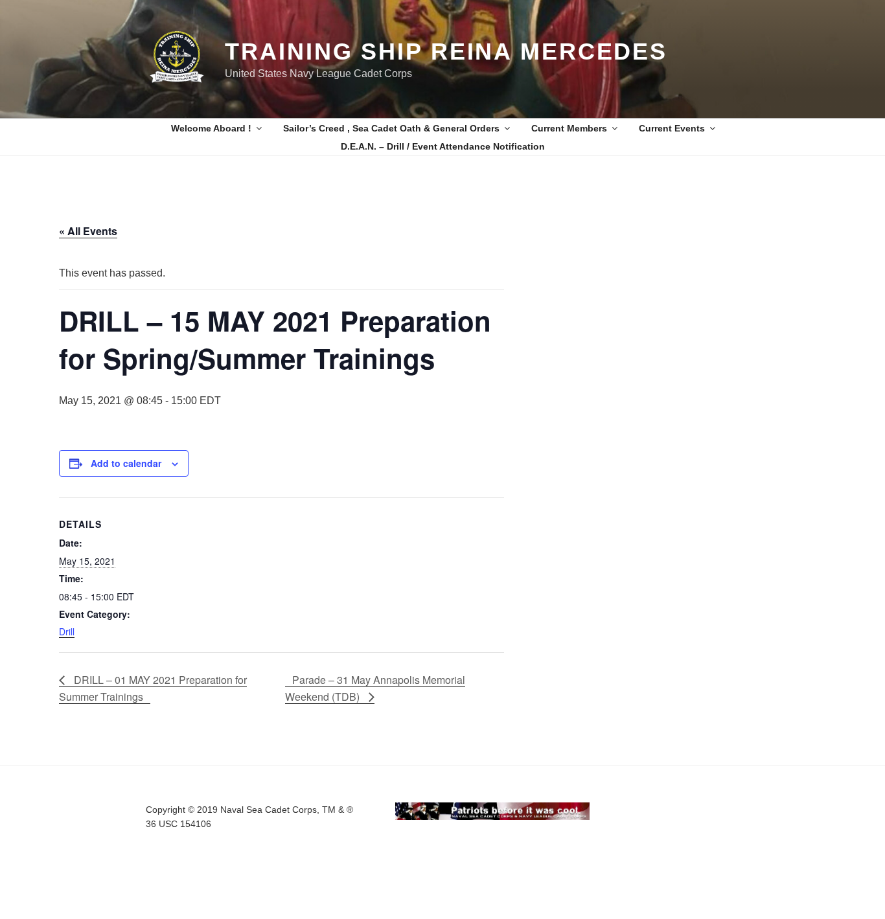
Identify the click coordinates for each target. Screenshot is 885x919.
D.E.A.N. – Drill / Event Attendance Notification (443, 146)
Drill (67, 631)
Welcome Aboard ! (211, 128)
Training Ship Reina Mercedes (446, 51)
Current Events (672, 128)
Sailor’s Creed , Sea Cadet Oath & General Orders (391, 128)
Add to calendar (126, 463)
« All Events (88, 230)
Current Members (569, 128)
